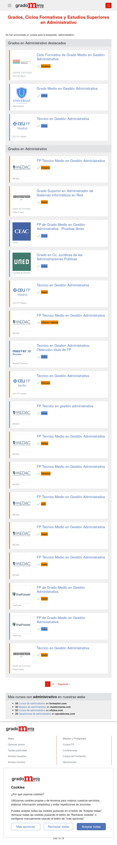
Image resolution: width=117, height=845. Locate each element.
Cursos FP (68, 744)
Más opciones (25, 826)
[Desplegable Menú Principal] (9, 5)
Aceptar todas (91, 826)
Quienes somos (16, 744)
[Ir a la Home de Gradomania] (58, 728)
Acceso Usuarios (17, 756)
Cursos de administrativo (32, 703)
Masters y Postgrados (74, 738)
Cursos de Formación (74, 756)
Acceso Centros (16, 762)
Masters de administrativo (32, 707)
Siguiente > (64, 684)
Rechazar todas (58, 826)
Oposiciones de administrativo (35, 713)
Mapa (11, 738)
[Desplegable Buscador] (108, 5)
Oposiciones (69, 762)
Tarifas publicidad (17, 750)
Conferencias (70, 750)
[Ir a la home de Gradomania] (29, 5)
